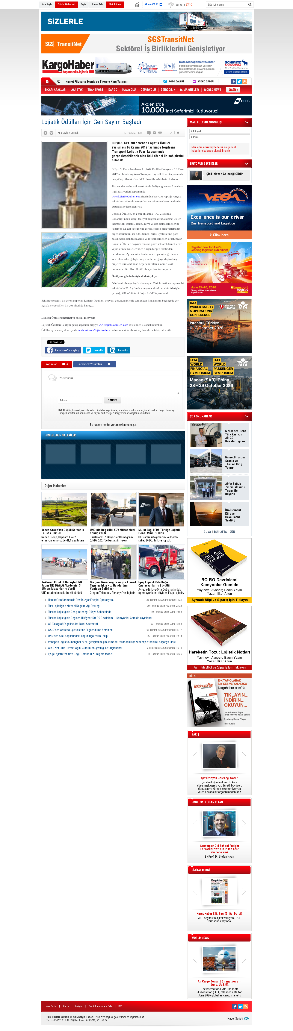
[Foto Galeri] (174, 81)
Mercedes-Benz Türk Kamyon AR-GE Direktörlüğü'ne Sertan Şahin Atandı (235, 436)
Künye (66, 1006)
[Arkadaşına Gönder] (155, 133)
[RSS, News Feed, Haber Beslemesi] (244, 81)
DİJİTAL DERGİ (201, 870)
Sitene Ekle (97, 4)
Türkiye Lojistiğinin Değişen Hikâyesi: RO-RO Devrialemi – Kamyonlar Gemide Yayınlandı (100, 618)
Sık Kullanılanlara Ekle (100, 1006)
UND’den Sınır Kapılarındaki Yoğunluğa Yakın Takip (78, 636)
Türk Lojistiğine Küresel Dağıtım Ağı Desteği (74, 606)
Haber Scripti (235, 1018)
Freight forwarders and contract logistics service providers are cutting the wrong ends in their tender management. (219, 852)
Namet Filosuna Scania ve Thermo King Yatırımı (235, 462)
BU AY (207, 532)
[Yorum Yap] (149, 133)
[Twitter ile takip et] (239, 81)
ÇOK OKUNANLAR (201, 416)
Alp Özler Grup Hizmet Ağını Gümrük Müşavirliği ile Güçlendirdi (85, 648)
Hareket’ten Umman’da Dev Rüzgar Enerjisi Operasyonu (81, 600)
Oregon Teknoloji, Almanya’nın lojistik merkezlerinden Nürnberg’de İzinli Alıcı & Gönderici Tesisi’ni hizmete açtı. (113, 587)
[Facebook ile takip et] (233, 81)
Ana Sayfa (47, 4)
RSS (120, 1006)
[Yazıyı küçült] (169, 133)
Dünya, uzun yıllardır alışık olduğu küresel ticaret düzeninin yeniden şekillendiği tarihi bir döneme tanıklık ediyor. (219, 785)
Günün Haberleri (66, 4)
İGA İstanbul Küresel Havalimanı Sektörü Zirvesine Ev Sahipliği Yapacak (233, 515)
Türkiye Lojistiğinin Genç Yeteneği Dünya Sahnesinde (79, 612)
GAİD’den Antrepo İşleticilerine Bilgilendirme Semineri (80, 630)
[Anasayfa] (49, 81)
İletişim (79, 1006)
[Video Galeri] (203, 81)
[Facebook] (45, 133)
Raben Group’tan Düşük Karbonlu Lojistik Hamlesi (97, 81)
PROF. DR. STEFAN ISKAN (207, 802)
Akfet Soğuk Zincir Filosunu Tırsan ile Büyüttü (235, 489)
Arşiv (83, 4)
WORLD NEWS (200, 938)
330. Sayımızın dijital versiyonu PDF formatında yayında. (219, 917)
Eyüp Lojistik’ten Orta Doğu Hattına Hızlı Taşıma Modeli (80, 654)
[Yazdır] (160, 133)
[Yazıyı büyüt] (179, 133)
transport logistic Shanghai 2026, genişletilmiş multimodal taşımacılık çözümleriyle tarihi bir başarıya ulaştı (112, 642)
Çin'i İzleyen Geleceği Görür (224, 174)
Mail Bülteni (115, 4)
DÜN (232, 532)
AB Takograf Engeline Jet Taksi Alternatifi (73, 624)
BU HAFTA (220, 532)
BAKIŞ (195, 734)
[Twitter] (51, 133)
